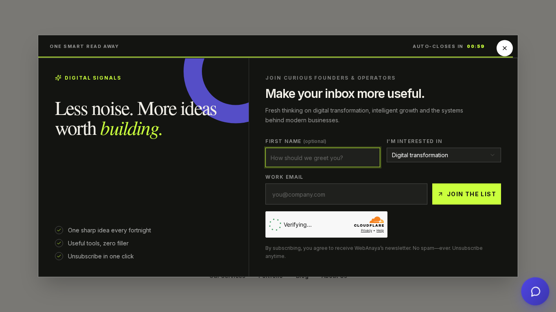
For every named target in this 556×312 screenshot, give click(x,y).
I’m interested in (414, 141)
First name (295, 141)
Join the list (471, 194)
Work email (284, 177)
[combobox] (444, 155)
